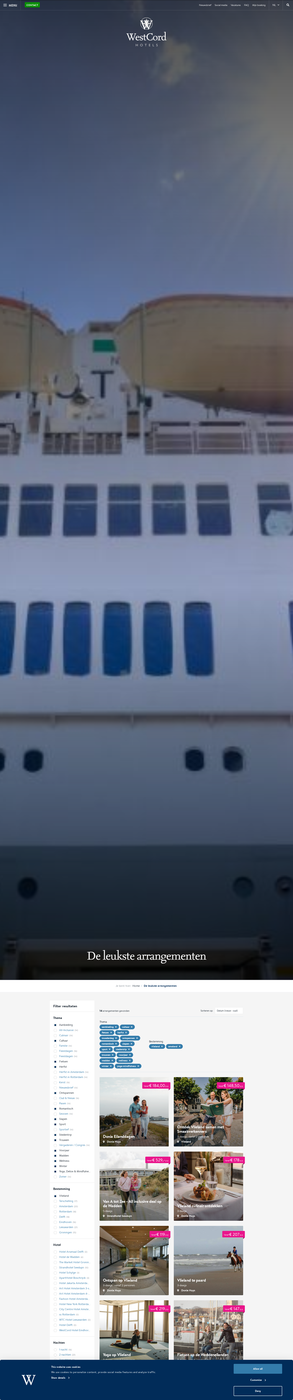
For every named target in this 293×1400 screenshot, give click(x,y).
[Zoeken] (288, 5)
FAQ (246, 5)
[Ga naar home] (146, 32)
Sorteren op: (207, 1010)
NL (274, 5)
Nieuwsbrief (205, 5)
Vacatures (236, 5)
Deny (258, 1391)
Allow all (258, 1368)
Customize (256, 1380)
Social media (221, 5)
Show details (58, 1377)
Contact (32, 5)
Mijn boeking (259, 5)
